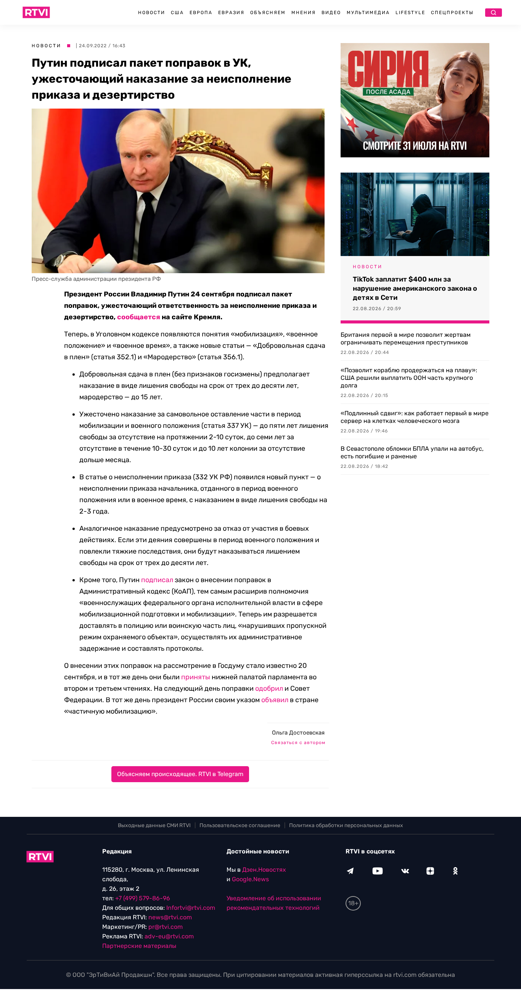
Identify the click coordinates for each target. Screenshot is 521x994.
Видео (331, 12)
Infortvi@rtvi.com (190, 907)
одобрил (269, 688)
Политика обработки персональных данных (346, 825)
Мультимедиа (368, 12)
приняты (195, 677)
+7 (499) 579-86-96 (142, 898)
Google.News (250, 879)
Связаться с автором (298, 742)
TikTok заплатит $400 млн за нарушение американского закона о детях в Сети (415, 288)
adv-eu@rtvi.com (169, 936)
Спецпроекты (452, 12)
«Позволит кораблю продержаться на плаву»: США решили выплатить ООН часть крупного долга (409, 378)
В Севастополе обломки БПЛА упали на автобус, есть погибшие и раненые (412, 452)
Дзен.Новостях (264, 869)
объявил (274, 700)
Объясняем (268, 12)
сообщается (138, 317)
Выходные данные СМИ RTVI (154, 825)
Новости (151, 12)
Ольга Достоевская (298, 732)
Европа (201, 12)
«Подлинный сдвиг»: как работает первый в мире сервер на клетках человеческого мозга (415, 417)
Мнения (303, 12)
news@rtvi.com (170, 917)
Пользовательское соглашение (239, 825)
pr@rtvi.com (165, 926)
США (177, 12)
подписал (157, 580)
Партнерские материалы (139, 945)
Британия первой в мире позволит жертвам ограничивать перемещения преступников (406, 338)
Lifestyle (410, 12)
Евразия (231, 12)
